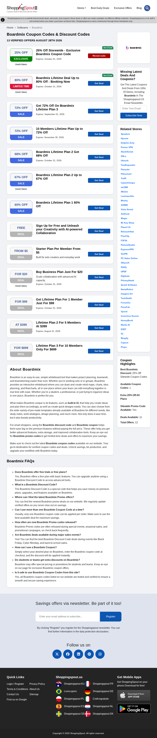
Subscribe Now (133, 115)
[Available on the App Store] (134, 695)
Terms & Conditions (17, 689)
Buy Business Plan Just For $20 (59, 272)
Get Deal (99, 83)
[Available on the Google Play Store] (134, 708)
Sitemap (33, 694)
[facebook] (67, 654)
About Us (34, 689)
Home (10, 27)
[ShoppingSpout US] (22, 8)
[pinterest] (89, 654)
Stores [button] (80, 8)
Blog (139, 8)
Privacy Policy (37, 684)
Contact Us (13, 694)
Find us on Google (17, 699)
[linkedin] (78, 654)
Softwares (22, 27)
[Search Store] (147, 8)
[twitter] (57, 654)
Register (110, 616)
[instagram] (100, 654)
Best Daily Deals (100, 8)
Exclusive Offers (123, 8)
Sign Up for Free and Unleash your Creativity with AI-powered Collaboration (59, 229)
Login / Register (15, 684)
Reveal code (99, 55)
